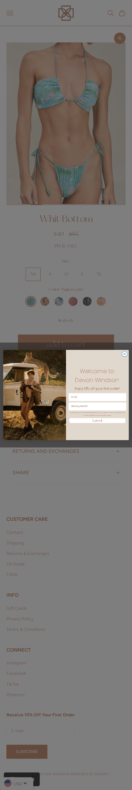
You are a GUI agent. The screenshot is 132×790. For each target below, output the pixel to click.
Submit (97, 420)
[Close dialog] (125, 354)
